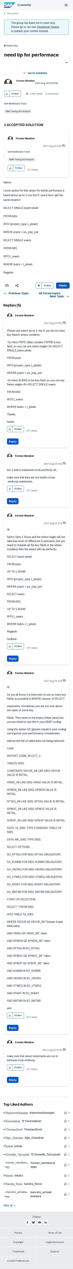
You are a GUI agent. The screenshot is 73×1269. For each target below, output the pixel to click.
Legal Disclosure (55, 1242)
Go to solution (37, 73)
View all (8, 1205)
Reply (13, 441)
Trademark (18, 1251)
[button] (7, 94)
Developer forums (48, 27)
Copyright (18, 1242)
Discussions (12, 13)
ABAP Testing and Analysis (18, 111)
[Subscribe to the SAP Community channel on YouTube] (39, 1222)
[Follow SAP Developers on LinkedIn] (45, 1222)
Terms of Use (55, 1232)
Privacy (18, 1232)
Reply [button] (63, 285)
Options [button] (66, 63)
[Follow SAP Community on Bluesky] (33, 1222)
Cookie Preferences (18, 1260)
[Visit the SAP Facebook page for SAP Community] (27, 1222)
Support (54, 1251)
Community (24, 5)
